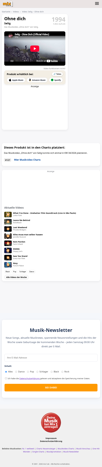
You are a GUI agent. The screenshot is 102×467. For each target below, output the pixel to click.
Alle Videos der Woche (16, 277)
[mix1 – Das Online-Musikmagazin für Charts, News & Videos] (8, 3)
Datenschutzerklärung (29, 378)
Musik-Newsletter (71, 451)
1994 (58, 19)
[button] (97, 5)
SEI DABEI (51, 387)
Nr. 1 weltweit (28, 448)
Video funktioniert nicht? (54, 68)
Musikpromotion (54, 451)
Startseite (6, 11)
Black (8, 272)
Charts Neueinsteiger (46, 448)
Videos (16, 11)
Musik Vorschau (83, 448)
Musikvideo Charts (66, 448)
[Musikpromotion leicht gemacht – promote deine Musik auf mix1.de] (51, 423)
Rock (66, 371)
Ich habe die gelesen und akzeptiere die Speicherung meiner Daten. (48, 378)
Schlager (22, 272)
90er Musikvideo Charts (27, 159)
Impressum (51, 438)
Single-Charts (38, 451)
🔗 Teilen (57, 74)
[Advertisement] (35, 104)
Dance (31, 272)
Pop (14, 272)
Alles (10, 371)
